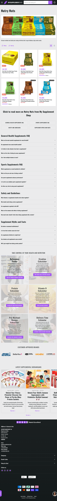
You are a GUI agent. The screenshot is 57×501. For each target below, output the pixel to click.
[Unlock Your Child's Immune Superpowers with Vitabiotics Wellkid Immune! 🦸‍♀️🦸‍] (38, 379)
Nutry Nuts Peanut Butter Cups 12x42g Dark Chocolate (8, 100)
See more (28, 415)
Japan (31, 477)
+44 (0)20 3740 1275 (5, 451)
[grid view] (51, 45)
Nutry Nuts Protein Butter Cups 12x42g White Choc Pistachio (27, 71)
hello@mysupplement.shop (6, 444)
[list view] (54, 45)
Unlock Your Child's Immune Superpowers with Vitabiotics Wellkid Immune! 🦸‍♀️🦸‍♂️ (38, 396)
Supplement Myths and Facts (42, 127)
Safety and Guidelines (14, 127)
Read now (12, 411)
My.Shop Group (30, 496)
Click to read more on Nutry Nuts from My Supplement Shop (28, 113)
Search (35, 496)
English (23, 477)
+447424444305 (4, 447)
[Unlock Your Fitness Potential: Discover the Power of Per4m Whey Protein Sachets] (13, 379)
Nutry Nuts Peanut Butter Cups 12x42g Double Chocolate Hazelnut (28, 100)
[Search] (50, 2)
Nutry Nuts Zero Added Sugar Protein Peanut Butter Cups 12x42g (9, 71)
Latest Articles (23, 496)
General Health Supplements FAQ (14, 122)
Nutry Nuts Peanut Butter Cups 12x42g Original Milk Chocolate (45, 71)
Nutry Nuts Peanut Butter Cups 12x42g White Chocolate (45, 100)
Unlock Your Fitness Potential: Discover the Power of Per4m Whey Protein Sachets (13, 396)
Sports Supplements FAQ (42, 122)
